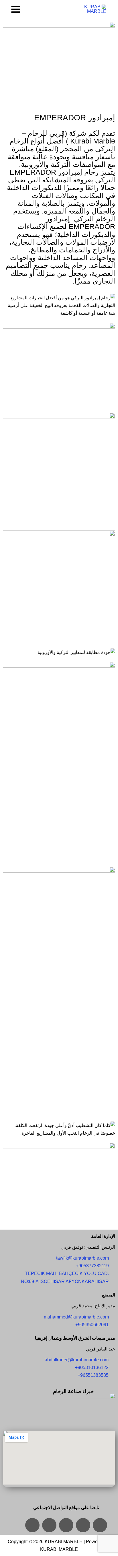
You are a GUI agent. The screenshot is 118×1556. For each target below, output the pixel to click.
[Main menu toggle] (15, 9)
